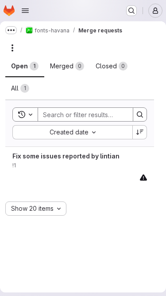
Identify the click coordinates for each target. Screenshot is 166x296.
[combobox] (72, 132)
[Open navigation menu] (25, 11)
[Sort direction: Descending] (140, 132)
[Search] (140, 114)
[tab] (24, 66)
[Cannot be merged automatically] (143, 177)
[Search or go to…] (131, 10)
